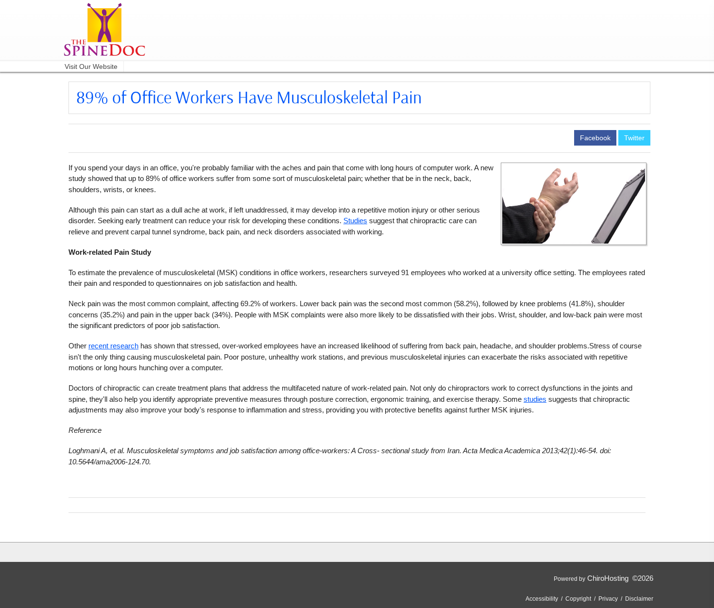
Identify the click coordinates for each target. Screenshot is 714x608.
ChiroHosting (608, 578)
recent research (113, 346)
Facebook (595, 138)
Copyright (578, 598)
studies (535, 399)
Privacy (608, 598)
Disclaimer (639, 598)
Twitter (634, 138)
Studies (355, 220)
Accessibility (542, 598)
